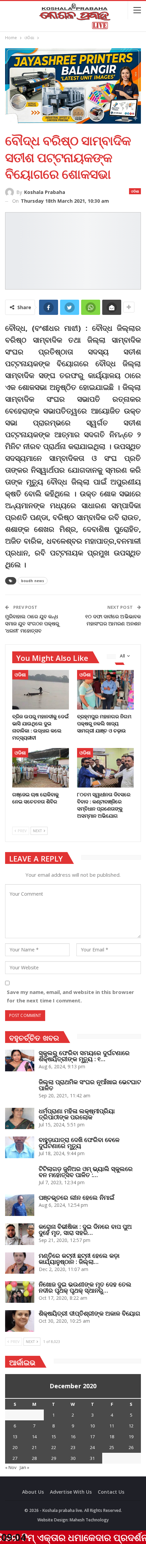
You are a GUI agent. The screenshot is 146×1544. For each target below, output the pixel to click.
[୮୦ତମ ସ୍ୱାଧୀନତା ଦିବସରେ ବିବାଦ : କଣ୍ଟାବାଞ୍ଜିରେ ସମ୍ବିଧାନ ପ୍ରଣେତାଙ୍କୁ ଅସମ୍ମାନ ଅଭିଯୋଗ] (105, 768)
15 (53, 1437)
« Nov (11, 1467)
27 (15, 1458)
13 (15, 1437)
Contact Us (111, 1492)
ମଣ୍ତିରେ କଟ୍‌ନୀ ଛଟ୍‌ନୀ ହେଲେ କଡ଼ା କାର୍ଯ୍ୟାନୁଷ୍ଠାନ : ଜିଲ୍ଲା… (79, 1258)
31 (92, 1458)
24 (92, 1447)
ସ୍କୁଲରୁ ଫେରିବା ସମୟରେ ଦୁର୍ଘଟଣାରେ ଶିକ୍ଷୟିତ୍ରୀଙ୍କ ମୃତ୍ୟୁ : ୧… (84, 1056)
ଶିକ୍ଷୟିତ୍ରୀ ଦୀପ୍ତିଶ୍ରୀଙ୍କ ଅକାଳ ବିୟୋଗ (89, 1313)
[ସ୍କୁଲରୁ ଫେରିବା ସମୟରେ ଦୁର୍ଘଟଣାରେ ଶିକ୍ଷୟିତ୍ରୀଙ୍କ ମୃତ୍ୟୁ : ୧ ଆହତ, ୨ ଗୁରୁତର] (19, 1060)
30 (73, 1458)
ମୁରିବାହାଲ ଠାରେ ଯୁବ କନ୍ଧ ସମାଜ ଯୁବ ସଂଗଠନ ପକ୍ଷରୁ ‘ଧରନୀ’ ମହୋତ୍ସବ (32, 623)
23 (73, 1447)
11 (111, 1426)
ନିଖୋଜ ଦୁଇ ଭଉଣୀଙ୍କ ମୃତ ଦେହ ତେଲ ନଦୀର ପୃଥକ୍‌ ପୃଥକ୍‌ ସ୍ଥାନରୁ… (85, 1287)
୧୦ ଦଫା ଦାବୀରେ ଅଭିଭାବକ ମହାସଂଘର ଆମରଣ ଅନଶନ (113, 620)
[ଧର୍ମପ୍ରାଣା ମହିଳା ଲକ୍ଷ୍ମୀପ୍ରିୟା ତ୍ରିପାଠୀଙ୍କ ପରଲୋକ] (19, 1118)
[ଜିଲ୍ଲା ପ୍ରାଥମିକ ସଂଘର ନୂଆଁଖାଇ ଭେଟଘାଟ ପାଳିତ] (19, 1089)
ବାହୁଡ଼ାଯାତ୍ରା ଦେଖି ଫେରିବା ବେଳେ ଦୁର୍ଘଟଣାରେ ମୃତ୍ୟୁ (79, 1143)
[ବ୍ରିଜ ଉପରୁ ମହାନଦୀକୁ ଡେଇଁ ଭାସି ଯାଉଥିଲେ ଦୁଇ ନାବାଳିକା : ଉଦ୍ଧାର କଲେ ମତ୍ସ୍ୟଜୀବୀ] (40, 689)
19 (131, 1437)
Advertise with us (71, 1492)
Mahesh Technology (89, 1520)
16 (73, 1437)
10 (92, 1426)
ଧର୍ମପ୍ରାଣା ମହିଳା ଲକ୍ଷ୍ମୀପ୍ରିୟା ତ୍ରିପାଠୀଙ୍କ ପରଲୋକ (77, 1114)
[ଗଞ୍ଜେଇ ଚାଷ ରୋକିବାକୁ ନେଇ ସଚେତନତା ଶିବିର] (40, 768)
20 (15, 1447)
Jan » (24, 1467)
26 (131, 1447)
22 (53, 1447)
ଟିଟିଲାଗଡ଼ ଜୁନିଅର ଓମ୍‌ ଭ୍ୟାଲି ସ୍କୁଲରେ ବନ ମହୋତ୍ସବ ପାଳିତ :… (86, 1172)
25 (111, 1447)
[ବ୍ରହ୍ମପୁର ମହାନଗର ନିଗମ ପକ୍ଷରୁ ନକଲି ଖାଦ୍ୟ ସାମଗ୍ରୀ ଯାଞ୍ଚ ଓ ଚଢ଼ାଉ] (105, 689)
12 (131, 1426)
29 (53, 1458)
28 (34, 1458)
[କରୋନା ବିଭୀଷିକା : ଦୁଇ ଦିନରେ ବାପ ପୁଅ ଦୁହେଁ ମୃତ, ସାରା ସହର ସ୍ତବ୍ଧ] (19, 1234)
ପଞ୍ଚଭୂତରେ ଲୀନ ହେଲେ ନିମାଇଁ (76, 1197)
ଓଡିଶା (135, 191)
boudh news (32, 580)
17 (92, 1437)
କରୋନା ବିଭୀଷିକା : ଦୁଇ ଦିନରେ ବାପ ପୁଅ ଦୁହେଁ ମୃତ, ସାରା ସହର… (85, 1229)
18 (111, 1437)
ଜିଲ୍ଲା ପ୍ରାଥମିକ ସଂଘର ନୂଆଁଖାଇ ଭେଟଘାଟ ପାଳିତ (90, 1085)
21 (34, 1447)
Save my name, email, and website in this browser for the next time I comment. (70, 996)
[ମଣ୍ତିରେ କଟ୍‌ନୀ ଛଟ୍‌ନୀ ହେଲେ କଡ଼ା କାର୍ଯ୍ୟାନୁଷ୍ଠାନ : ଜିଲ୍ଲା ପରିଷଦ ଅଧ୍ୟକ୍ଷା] (19, 1263)
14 (34, 1437)
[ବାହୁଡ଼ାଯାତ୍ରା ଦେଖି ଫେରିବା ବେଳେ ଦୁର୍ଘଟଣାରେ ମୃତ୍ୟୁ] (19, 1147)
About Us (33, 1492)
